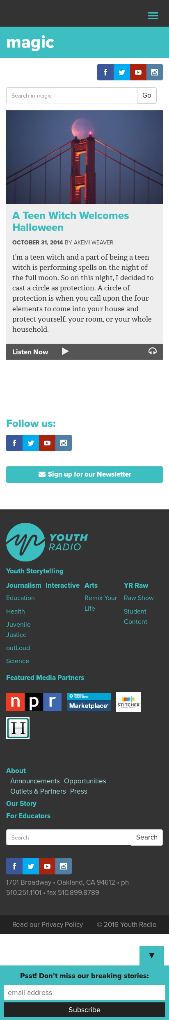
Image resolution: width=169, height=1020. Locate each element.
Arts (91, 585)
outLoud (18, 648)
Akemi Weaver (93, 242)
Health (15, 611)
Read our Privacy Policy (47, 924)
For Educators (28, 816)
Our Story (21, 803)
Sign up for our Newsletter (88, 474)
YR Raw (136, 585)
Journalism (23, 585)
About (16, 771)
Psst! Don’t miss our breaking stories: (84, 975)
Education (20, 598)
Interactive (63, 585)
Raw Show (139, 598)
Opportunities (85, 781)
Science (17, 661)
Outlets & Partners (38, 791)
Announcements (35, 781)
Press (78, 791)
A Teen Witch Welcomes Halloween (70, 221)
